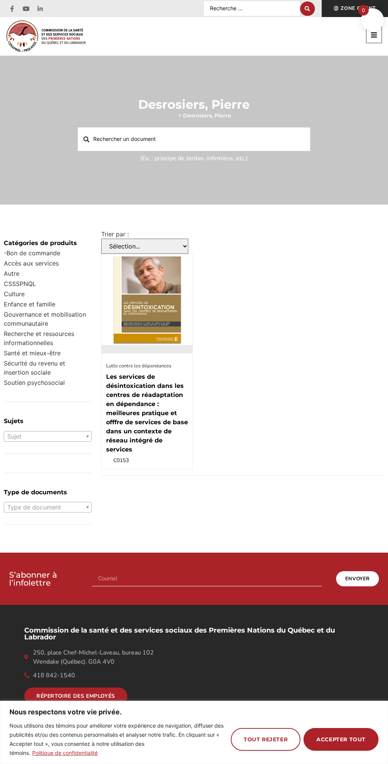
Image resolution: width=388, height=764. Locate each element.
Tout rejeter (266, 739)
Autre (11, 273)
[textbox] (47, 436)
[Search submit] (307, 9)
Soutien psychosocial (34, 382)
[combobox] (48, 436)
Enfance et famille (29, 304)
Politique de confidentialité (65, 753)
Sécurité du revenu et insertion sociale (34, 367)
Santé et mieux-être (32, 353)
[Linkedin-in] (40, 9)
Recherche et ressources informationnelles (39, 338)
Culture (14, 294)
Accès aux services (31, 263)
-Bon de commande (32, 253)
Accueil (167, 115)
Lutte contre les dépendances (138, 365)
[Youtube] (26, 9)
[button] (374, 35)
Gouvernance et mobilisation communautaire (45, 319)
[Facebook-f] (12, 9)
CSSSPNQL (20, 283)
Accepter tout (341, 739)
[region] (194, 732)
